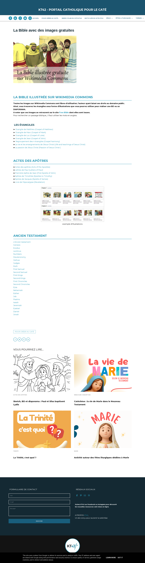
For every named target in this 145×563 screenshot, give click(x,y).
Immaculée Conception (82, 395)
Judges (16, 263)
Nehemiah (18, 290)
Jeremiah (17, 305)
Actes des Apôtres (20, 395)
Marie (76, 451)
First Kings (18, 275)
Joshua (16, 260)
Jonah (16, 314)
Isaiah (16, 302)
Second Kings (19, 278)
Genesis (16, 245)
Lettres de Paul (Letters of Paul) (29, 170)
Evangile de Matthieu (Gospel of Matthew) (34, 129)
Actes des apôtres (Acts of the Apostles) (32, 167)
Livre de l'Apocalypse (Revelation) (30, 182)
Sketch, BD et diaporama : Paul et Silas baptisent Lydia (39, 403)
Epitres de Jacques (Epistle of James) (31, 179)
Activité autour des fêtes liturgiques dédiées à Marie (101, 457)
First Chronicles (20, 281)
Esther (16, 293)
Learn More (111, 558)
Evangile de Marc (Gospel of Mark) (31, 132)
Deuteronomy (19, 257)
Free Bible (64, 112)
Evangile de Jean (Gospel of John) (31, 138)
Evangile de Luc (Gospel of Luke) (30, 135)
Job (14, 296)
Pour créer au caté (24, 332)
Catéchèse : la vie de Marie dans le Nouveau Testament (97, 403)
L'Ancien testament (22, 242)
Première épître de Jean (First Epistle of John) (35, 173)
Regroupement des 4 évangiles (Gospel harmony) (38, 141)
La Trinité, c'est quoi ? (24, 457)
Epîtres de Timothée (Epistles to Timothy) (33, 176)
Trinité (15, 451)
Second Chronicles (21, 284)
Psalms (16, 299)
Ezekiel (16, 308)
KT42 (86, 515)
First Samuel (18, 269)
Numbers (17, 254)
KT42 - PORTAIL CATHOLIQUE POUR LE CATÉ (72, 10)
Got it (120, 558)
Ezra (15, 287)
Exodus (16, 248)
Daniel (16, 311)
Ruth (15, 266)
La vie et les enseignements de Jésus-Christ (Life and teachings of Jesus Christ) (50, 144)
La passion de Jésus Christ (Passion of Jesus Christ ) (38, 148)
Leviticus (17, 251)
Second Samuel (20, 272)
